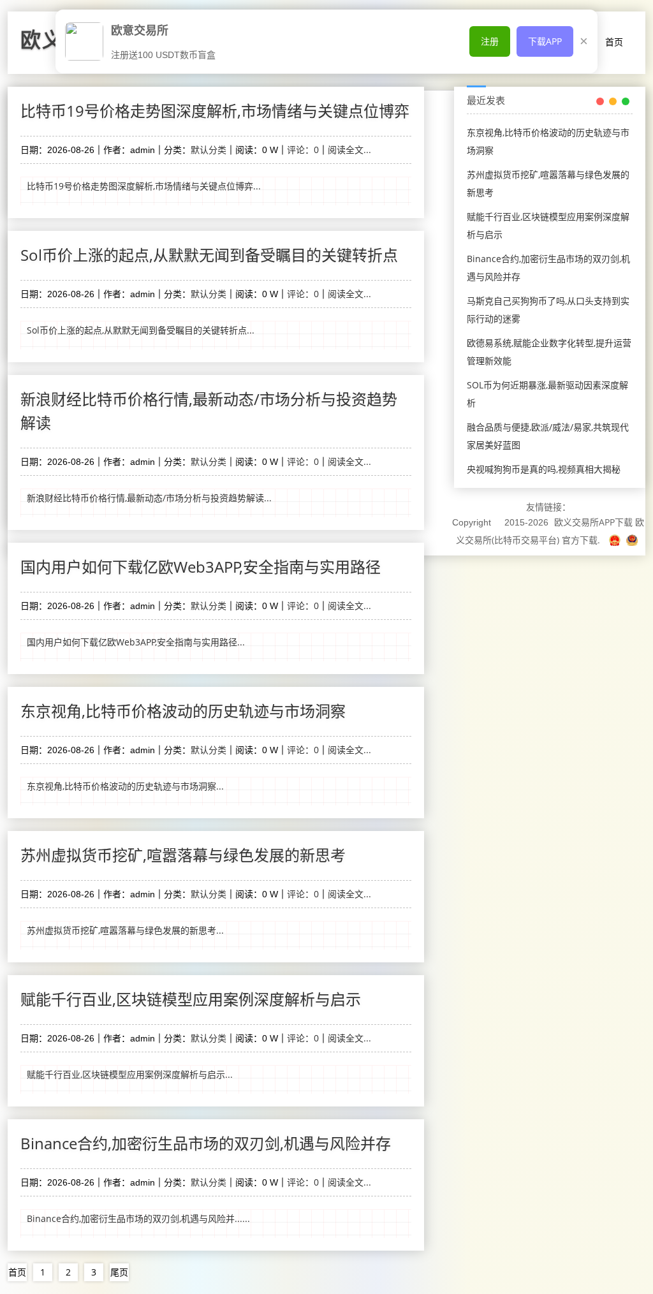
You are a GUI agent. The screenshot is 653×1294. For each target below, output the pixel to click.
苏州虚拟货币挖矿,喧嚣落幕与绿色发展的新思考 (183, 854)
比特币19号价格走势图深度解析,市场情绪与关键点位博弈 (214, 110)
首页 (614, 42)
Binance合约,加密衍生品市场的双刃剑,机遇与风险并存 (205, 1143)
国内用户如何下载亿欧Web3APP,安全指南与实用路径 (200, 566)
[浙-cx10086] (616, 540)
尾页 (119, 1272)
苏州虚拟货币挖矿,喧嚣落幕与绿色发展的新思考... (125, 930)
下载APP (545, 41)
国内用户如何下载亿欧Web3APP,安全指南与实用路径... (136, 642)
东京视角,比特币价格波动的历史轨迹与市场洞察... (125, 786)
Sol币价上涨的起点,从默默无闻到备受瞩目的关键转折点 (209, 254)
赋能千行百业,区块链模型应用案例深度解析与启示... (130, 1074)
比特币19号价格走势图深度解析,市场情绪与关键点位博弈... (144, 186)
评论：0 (303, 149)
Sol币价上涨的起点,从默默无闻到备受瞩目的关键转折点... (140, 330)
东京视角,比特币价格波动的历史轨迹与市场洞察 (183, 710)
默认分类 (208, 149)
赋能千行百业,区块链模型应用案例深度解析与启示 (190, 999)
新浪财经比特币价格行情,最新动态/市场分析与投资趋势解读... (149, 498)
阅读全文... (349, 149)
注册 (490, 41)
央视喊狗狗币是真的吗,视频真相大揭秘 (543, 469)
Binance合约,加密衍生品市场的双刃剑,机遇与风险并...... (138, 1218)
